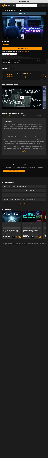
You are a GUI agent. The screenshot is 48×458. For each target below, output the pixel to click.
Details (24, 115)
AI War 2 (5, 223)
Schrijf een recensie (14, 171)
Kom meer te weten (15, 62)
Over (9, 115)
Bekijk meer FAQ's (24, 203)
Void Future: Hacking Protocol (30, 223)
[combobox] (28, 5)
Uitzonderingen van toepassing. (23, 74)
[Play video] (22, 97)
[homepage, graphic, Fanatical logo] (8, 5)
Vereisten (39, 115)
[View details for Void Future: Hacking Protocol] (32, 216)
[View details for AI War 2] (11, 216)
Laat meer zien (23, 151)
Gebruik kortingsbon (21, 77)
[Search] (36, 5)
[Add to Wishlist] (44, 48)
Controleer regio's (27, 51)
